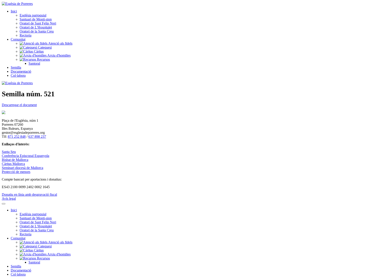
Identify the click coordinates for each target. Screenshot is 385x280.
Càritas (38, 51)
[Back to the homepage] (17, 4)
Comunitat (18, 39)
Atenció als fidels (59, 43)
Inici (14, 11)
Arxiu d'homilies (59, 55)
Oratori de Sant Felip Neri (38, 23)
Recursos (43, 59)
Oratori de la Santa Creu (37, 31)
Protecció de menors (16, 172)
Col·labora (18, 75)
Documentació (21, 71)
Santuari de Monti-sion (36, 19)
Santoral (34, 63)
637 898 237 (37, 136)
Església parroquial (33, 15)
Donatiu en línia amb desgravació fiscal (29, 194)
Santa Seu (9, 152)
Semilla (16, 67)
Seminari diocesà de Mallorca (22, 168)
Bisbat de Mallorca (15, 160)
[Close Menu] (3, 203)
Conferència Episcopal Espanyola (25, 156)
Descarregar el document (19, 105)
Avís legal (9, 198)
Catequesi (44, 47)
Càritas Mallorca (13, 164)
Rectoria (25, 35)
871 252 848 (17, 136)
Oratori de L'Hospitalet (36, 27)
